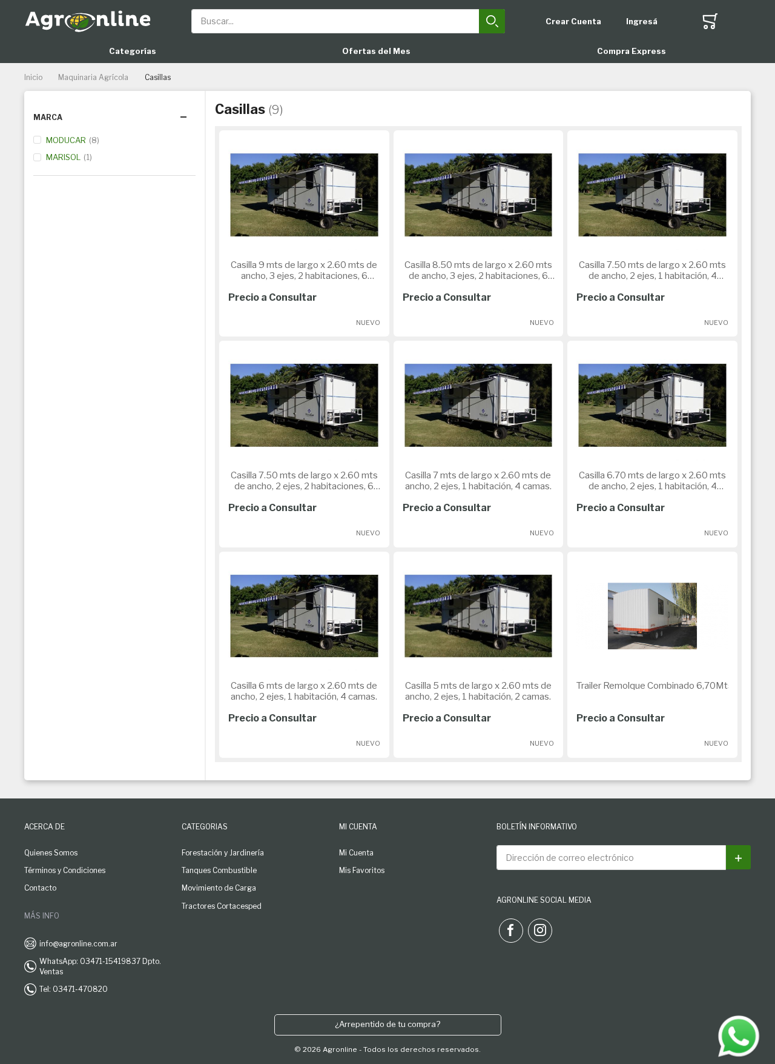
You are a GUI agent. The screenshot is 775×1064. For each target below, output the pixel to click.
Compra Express (631, 51)
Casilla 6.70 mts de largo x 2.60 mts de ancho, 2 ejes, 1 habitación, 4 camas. (652, 481)
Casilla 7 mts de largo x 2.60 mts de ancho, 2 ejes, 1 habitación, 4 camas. (478, 481)
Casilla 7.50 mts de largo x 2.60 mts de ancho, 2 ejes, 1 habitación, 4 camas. (652, 270)
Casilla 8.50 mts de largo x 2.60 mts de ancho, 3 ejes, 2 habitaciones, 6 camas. (478, 270)
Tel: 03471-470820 (73, 989)
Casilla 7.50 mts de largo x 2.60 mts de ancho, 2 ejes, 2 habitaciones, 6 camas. (304, 481)
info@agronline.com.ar (78, 943)
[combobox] (348, 21)
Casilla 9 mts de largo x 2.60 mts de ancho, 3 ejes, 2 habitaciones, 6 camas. (304, 270)
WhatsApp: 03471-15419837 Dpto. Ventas (100, 966)
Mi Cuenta (356, 852)
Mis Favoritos (361, 870)
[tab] (114, 117)
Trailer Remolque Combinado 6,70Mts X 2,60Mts (652, 685)
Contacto (40, 887)
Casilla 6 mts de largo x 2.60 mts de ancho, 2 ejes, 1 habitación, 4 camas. (304, 691)
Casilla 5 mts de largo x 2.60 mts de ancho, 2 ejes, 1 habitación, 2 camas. (478, 691)
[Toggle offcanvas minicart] (710, 21)
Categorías (132, 51)
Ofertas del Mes (376, 51)
